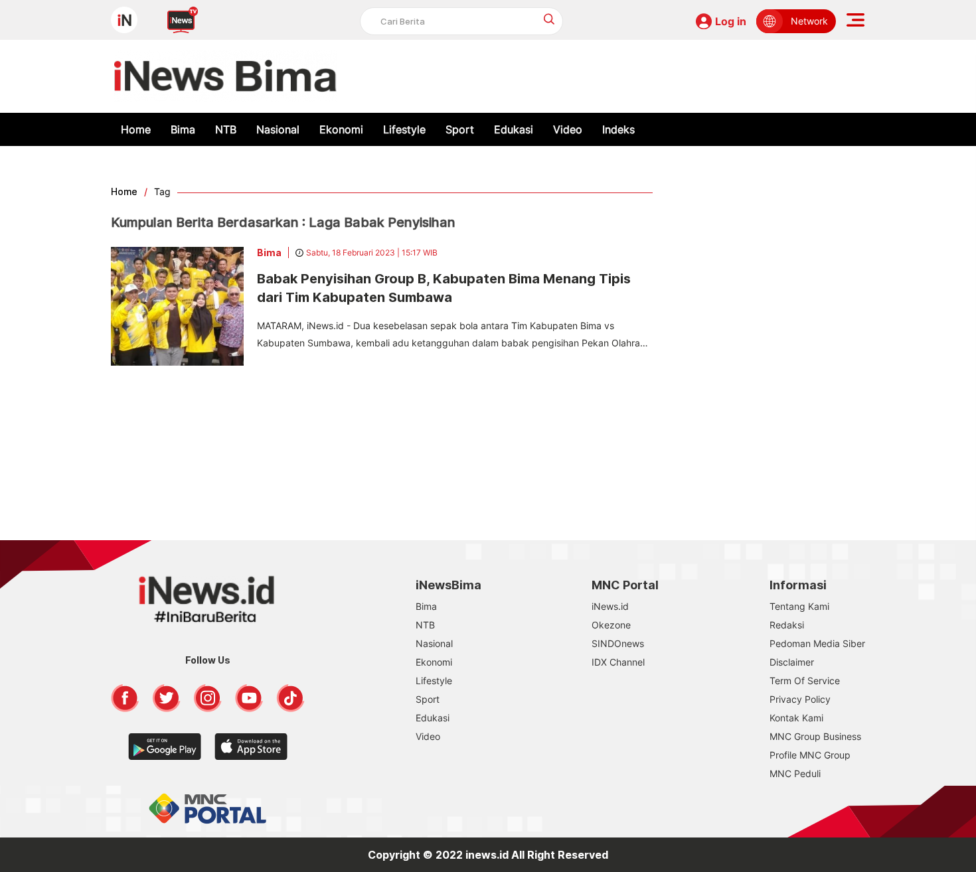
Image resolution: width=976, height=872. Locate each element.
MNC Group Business (815, 736)
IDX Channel (618, 662)
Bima (183, 129)
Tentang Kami (799, 606)
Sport (460, 129)
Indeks (618, 129)
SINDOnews (618, 643)
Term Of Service (805, 680)
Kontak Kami (796, 717)
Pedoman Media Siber (817, 643)
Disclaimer (792, 662)
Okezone (611, 624)
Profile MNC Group (810, 755)
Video (567, 129)
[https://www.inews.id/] (225, 76)
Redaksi (787, 624)
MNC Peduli (795, 773)
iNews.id (610, 606)
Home (136, 129)
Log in (730, 21)
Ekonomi (341, 129)
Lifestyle (404, 129)
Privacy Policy (800, 699)
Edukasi (513, 129)
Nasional (277, 129)
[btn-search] (549, 19)
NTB (225, 129)
